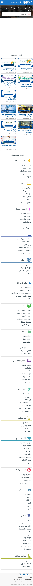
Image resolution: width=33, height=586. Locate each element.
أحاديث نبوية (27, 339)
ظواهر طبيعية (26, 428)
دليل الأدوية (27, 451)
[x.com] (27, 574)
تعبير (29, 535)
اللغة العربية (27, 543)
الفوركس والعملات (24, 250)
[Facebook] (31, 574)
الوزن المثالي (26, 325)
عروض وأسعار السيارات (23, 296)
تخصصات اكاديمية (25, 529)
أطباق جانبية (27, 168)
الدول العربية (26, 411)
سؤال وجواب (26, 379)
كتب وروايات (27, 199)
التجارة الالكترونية (25, 247)
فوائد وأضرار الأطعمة (24, 313)
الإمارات (28, 500)
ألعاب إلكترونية (26, 273)
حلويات (28, 177)
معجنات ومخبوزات (25, 171)
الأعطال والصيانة (25, 290)
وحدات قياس (26, 540)
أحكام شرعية (26, 342)
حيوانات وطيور (26, 564)
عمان (29, 509)
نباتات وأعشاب (26, 561)
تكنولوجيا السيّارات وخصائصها (21, 293)
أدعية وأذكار (27, 345)
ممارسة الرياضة (26, 322)
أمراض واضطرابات (25, 443)
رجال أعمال (27, 245)
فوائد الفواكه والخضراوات (22, 310)
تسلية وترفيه (26, 382)
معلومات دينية (26, 353)
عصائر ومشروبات (25, 174)
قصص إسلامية (26, 351)
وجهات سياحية (26, 394)
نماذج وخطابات (26, 253)
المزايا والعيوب (26, 287)
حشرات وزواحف (26, 566)
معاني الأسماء (26, 202)
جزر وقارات (27, 400)
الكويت (28, 497)
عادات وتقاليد (26, 405)
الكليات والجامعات (25, 526)
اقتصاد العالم (26, 242)
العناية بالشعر (26, 216)
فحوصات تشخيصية (25, 457)
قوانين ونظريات (26, 538)
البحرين (29, 506)
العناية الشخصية (25, 219)
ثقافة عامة (27, 549)
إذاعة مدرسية (26, 532)
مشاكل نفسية (26, 454)
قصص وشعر (27, 197)
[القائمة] (2, 2)
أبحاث (29, 520)
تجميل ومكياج (26, 225)
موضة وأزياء (27, 222)
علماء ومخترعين (26, 426)
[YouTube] (24, 574)
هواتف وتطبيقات (25, 268)
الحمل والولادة (26, 475)
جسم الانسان (26, 460)
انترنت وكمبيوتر (26, 265)
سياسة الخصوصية (18, 579)
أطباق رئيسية (26, 165)
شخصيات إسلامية (25, 348)
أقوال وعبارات (26, 188)
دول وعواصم (27, 397)
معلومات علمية (26, 431)
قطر (29, 503)
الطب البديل (27, 448)
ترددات (29, 276)
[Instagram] (20, 574)
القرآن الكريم (27, 336)
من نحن (20, 577)
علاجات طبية (27, 446)
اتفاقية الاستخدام (28, 579)
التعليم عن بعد (26, 523)
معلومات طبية (26, 463)
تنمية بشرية (27, 377)
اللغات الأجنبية (26, 546)
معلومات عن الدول (25, 408)
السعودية (28, 494)
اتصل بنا (30, 577)
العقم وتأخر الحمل (25, 477)
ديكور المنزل (27, 228)
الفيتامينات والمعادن (24, 319)
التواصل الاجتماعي (25, 271)
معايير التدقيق (29, 582)
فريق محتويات (18, 582)
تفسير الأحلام (26, 365)
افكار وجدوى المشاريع (23, 239)
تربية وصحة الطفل (25, 483)
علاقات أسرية (26, 371)
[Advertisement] (16, 34)
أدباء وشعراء (27, 194)
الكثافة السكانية (25, 402)
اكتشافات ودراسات (24, 423)
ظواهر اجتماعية (26, 374)
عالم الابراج (27, 368)
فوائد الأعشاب (26, 316)
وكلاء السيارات (26, 299)
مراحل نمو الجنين (25, 480)
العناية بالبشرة (26, 213)
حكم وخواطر (27, 191)
